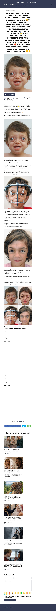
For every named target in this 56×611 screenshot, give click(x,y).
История (22, 2)
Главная (17, 2)
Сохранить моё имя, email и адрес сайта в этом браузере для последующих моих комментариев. (18, 597)
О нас (27, 2)
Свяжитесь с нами (33, 2)
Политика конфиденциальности (22, 5)
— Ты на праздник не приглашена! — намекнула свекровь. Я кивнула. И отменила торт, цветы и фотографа (11, 450)
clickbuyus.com (10, 4)
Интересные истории (9, 94)
